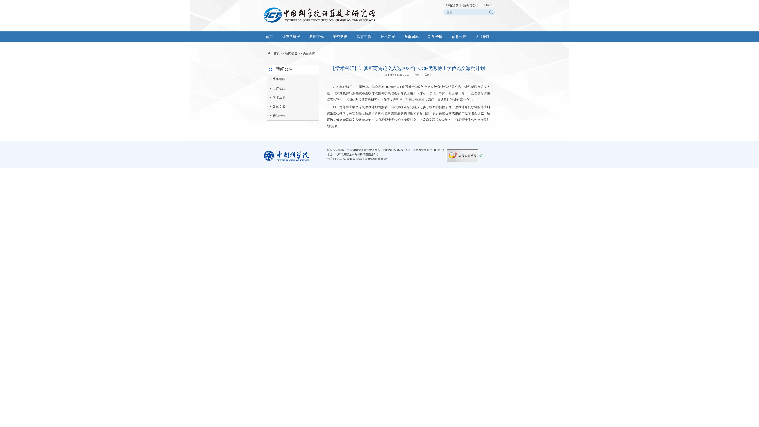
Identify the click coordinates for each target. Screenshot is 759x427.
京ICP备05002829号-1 (396, 150)
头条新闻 (309, 53)
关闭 (427, 74)
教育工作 (364, 37)
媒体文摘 (279, 106)
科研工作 (317, 37)
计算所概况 (291, 37)
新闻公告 (291, 53)
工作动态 (279, 88)
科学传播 (435, 37)
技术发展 (388, 37)
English (486, 5)
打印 (417, 74)
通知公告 (279, 115)
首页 (269, 37)
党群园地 (411, 37)
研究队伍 (340, 37)
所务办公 (469, 5)
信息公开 (459, 37)
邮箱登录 (452, 5)
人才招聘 (483, 37)
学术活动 (279, 97)
